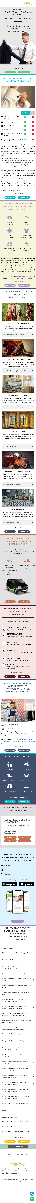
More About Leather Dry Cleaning (12, 484)
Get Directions (10, 837)
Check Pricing (24, 837)
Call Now (10, 840)
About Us (6, 1160)
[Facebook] (9, 1154)
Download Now (17, 921)
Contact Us (29, 1160)
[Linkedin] (26, 1154)
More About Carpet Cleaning (11, 522)
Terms (17, 1160)
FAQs (12, 1160)
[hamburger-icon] (4, 3)
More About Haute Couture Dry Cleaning (14, 334)
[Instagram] (17, 1154)
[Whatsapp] (13, 1154)
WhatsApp (24, 840)
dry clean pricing (29, 741)
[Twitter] (22, 1154)
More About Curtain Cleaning (11, 446)
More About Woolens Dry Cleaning (13, 407)
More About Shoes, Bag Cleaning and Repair (16, 371)
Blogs (22, 1160)
